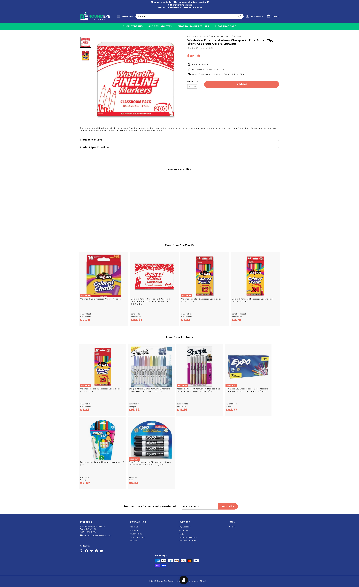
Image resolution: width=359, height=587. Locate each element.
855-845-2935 (89, 532)
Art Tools (237, 36)
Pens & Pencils (201, 36)
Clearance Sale (225, 26)
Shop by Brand (133, 26)
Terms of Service (137, 537)
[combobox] (189, 16)
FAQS (182, 534)
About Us (134, 527)
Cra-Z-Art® (192, 48)
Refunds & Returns (188, 541)
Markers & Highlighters (221, 36)
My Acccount (185, 527)
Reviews (133, 541)
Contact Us (185, 530)
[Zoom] (135, 79)
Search (232, 527)
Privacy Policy (136, 534)
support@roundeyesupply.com (96, 535)
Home (189, 36)
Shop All (126, 17)
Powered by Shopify (197, 581)
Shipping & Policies (188, 537)
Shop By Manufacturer (193, 26)
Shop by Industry (160, 26)
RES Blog (134, 530)
